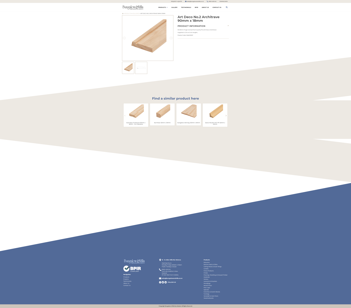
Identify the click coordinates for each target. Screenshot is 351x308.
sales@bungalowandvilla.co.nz (172, 278)
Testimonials (127, 281)
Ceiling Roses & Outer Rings (213, 266)
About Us (126, 283)
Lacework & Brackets (210, 281)
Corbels (206, 269)
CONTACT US (217, 7)
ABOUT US (205, 7)
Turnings (206, 294)
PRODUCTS (162, 7)
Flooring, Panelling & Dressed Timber (216, 275)
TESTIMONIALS (186, 7)
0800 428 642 (166, 269)
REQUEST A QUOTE (176, 1)
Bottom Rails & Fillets (211, 264)
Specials (206, 290)
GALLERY (174, 7)
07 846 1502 (165, 275)
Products (127, 13)
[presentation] (124, 115)
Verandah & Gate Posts (211, 296)
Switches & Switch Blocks (212, 292)
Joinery (206, 279)
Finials (206, 273)
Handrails (207, 277)
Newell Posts (208, 285)
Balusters (207, 262)
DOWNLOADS (224, 1)
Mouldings (135, 13)
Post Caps (207, 287)
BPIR (196, 7)
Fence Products (209, 271)
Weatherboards (209, 298)
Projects (126, 279)
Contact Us (127, 285)
